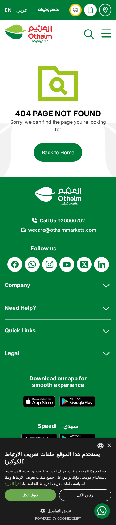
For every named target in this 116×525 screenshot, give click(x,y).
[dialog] (58, 481)
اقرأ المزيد (13, 483)
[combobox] (100, 446)
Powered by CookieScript (58, 518)
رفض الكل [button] (85, 495)
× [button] (109, 445)
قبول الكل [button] (30, 495)
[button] (58, 510)
